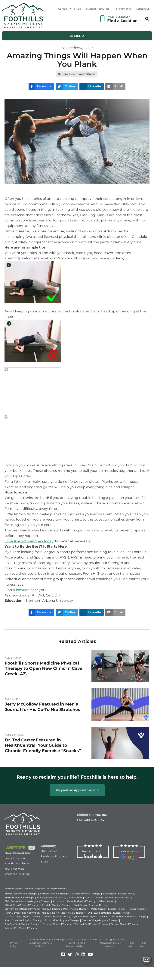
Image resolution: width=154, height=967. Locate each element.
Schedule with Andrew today (29, 541)
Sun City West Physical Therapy (22, 924)
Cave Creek (75, 897)
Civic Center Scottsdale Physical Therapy (27, 901)
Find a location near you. (25, 590)
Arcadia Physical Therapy (86, 893)
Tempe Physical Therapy (124, 924)
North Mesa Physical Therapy (68, 912)
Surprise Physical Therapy (57, 924)
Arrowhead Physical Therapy (119, 893)
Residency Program (54, 856)
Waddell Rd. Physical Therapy (21, 928)
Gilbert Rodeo (106, 901)
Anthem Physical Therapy (54, 893)
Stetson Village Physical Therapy (100, 920)
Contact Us (142, 8)
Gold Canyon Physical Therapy (91, 905)
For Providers (123, 8)
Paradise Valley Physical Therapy (23, 916)
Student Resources (97, 8)
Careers (63, 8)
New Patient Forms (17, 863)
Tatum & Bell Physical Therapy (91, 924)
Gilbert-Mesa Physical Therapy (21, 905)
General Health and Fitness (76, 74)
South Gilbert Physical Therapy (62, 920)
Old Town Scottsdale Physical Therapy (109, 912)
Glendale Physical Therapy (56, 905)
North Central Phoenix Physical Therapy (27, 912)
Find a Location (15, 858)
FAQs (77, 8)
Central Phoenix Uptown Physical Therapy (108, 897)
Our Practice (49, 851)
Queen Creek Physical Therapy (90, 916)
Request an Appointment (76, 790)
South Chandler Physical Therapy (23, 920)
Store (44, 861)
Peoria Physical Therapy (57, 916)
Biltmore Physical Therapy (19, 897)
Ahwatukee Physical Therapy (21, 893)
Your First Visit (14, 868)
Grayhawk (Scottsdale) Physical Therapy (27, 908)
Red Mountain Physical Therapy (128, 916)
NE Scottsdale (136, 908)
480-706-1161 (98, 815)
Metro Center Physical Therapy (108, 908)
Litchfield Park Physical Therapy (70, 908)
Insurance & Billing (17, 874)
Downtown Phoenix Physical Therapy (74, 901)
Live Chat (146, 959)
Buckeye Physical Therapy (51, 897)
